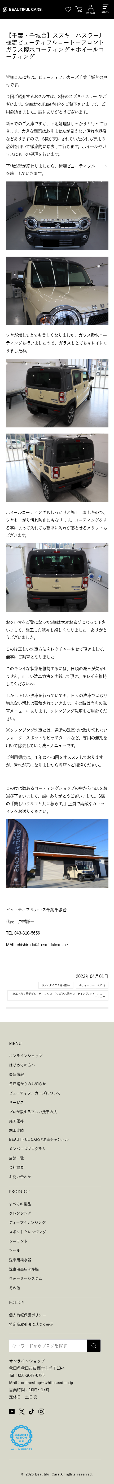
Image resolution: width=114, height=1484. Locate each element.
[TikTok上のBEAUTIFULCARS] (31, 1412)
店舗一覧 (16, 1158)
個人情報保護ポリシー (27, 1315)
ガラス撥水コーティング (73, 993)
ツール (14, 1250)
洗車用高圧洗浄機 (24, 1269)
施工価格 (16, 1121)
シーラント (18, 1241)
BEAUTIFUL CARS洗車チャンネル (39, 1139)
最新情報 (16, 1074)
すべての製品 (20, 1204)
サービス (16, 1102)
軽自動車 (65, 985)
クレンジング (20, 1213)
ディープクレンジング (27, 1222)
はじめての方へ (22, 1065)
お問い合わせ (20, 1177)
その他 (101, 985)
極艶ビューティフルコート (41, 993)
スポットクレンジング (27, 1232)
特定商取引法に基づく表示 (31, 1324)
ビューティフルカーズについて (35, 1093)
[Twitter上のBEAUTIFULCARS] (22, 1412)
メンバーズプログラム (27, 1149)
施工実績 (16, 1130)
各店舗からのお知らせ (27, 1084)
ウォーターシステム (25, 1278)
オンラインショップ (25, 1056)
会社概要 (16, 1167)
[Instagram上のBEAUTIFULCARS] (41, 1412)
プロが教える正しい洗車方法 (33, 1112)
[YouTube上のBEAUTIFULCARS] (12, 1412)
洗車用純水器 (20, 1260)
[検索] (93, 1346)
